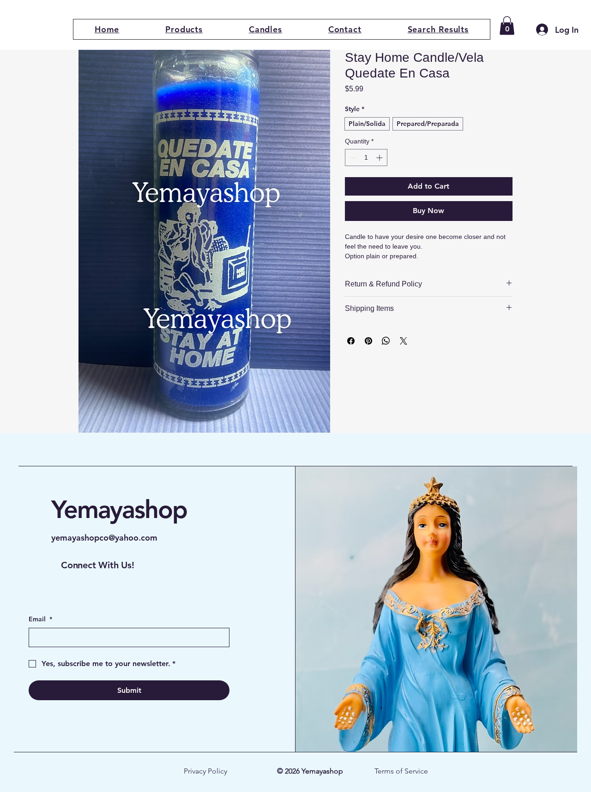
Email (40, 619)
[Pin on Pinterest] (368, 340)
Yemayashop (119, 509)
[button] (184, 29)
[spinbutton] (366, 157)
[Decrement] (352, 157)
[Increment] (380, 157)
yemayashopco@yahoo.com (104, 537)
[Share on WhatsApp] (386, 340)
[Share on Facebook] (350, 340)
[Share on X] (403, 340)
